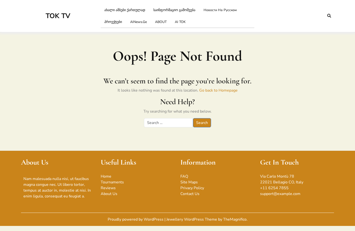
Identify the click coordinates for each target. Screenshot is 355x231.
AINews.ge (138, 22)
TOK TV (58, 16)
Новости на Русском (220, 10)
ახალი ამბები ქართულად (124, 10)
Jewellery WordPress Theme (192, 219)
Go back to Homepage (218, 90)
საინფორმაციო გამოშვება (174, 10)
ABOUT (161, 22)
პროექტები (113, 22)
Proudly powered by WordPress (136, 219)
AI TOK (180, 22)
